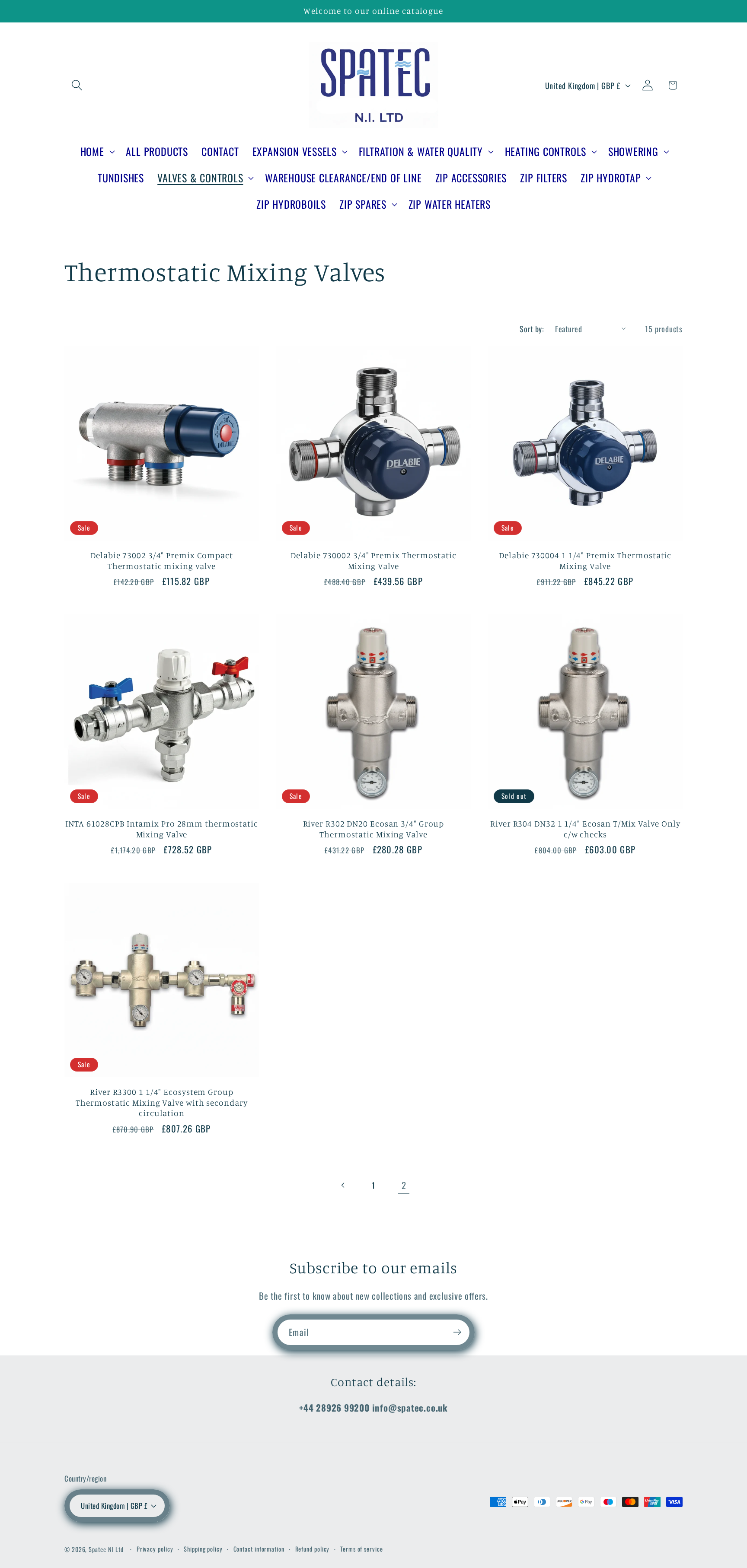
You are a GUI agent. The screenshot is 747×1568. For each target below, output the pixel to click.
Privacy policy (155, 1548)
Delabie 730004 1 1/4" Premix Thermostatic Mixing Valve (585, 560)
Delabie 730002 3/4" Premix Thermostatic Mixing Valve (373, 560)
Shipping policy (203, 1548)
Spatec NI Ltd (106, 1549)
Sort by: (532, 328)
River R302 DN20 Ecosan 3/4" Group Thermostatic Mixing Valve (373, 829)
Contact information (258, 1548)
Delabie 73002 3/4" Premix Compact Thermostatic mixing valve (161, 560)
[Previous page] (343, 1185)
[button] (76, 85)
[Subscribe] (457, 1332)
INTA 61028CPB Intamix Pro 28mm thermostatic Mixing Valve (161, 829)
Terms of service (361, 1548)
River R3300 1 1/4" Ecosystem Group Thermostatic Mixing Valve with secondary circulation (161, 1102)
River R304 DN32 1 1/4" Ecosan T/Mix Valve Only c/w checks (585, 829)
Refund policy (312, 1548)
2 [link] (404, 1185)
